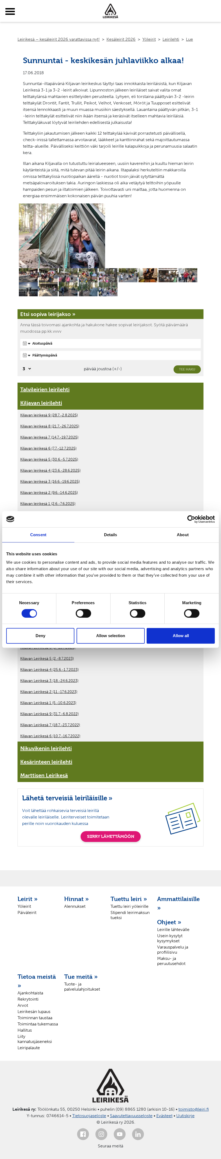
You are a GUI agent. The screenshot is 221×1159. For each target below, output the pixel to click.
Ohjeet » (169, 922)
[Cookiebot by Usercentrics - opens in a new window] (191, 519)
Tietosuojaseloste (89, 1115)
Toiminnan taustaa (35, 1017)
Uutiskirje (185, 1115)
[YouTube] (120, 1134)
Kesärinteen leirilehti (46, 762)
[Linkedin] (138, 1134)
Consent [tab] (38, 534)
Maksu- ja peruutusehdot (171, 961)
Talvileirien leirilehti (45, 389)
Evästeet (164, 1115)
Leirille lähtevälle (173, 929)
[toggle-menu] (10, 11)
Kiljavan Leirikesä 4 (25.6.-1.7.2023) (49, 669)
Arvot (23, 1005)
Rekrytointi (28, 999)
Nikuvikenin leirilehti (46, 748)
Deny (40, 635)
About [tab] (183, 534)
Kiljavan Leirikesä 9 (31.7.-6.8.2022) (49, 714)
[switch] (83, 613)
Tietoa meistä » (37, 981)
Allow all (181, 635)
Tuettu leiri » (128, 898)
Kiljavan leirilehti (41, 403)
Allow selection (110, 635)
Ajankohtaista (30, 992)
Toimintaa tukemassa (38, 1024)
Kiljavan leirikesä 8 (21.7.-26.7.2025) (49, 426)
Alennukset (74, 906)
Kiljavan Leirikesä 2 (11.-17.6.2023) (48, 691)
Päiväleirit (27, 912)
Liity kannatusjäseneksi (35, 1039)
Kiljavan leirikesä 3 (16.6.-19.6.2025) (50, 481)
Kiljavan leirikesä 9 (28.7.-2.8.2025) (49, 415)
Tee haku (187, 369)
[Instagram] (101, 1134)
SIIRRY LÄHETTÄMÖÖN (110, 836)
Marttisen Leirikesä (44, 775)
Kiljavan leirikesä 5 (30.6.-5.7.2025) (49, 459)
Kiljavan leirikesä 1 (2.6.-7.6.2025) (47, 503)
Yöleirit (149, 39)
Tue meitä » (81, 976)
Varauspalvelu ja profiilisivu (172, 949)
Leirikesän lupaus (34, 1011)
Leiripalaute (29, 1047)
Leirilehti (171, 39)
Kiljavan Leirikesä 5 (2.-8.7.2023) (47, 658)
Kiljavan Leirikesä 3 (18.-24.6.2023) (49, 680)
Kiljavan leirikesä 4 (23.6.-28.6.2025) (50, 470)
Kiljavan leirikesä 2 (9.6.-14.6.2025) (49, 492)
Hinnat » (76, 898)
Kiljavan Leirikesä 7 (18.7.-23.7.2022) (50, 725)
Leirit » (28, 898)
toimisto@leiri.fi (193, 1109)
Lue (189, 39)
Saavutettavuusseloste (131, 1115)
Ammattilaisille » (177, 903)
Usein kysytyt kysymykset (169, 938)
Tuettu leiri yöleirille (129, 906)
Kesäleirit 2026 (121, 39)
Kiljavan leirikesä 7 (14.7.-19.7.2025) (49, 437)
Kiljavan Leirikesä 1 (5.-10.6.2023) (48, 703)
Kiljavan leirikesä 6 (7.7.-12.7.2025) (48, 448)
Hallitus (25, 1030)
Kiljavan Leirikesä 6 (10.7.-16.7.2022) (50, 736)
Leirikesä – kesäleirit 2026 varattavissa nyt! (59, 39)
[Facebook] (83, 1134)
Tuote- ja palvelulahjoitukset (82, 986)
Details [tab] (110, 534)
